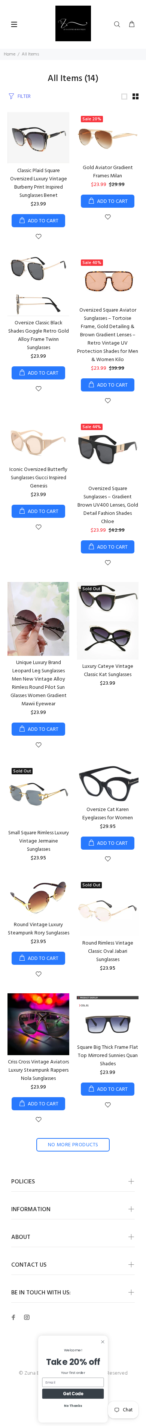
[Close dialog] (102, 1341)
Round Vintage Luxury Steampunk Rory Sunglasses (38, 929)
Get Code (73, 1394)
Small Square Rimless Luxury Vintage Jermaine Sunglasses (38, 841)
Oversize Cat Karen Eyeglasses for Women (107, 813)
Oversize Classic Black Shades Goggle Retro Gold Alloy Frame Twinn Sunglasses (38, 335)
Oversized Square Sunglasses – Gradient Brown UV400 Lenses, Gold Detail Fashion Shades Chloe (107, 505)
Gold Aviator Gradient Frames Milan (108, 171)
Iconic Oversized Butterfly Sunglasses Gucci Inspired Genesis (38, 477)
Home (9, 54)
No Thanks (73, 1406)
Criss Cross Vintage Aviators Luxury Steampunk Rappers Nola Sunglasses (38, 1070)
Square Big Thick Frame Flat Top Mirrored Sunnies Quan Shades (107, 1055)
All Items (30, 54)
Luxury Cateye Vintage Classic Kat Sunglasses (107, 670)
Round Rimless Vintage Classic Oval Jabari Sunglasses (107, 951)
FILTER (24, 96)
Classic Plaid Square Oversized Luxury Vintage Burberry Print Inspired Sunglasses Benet (38, 183)
